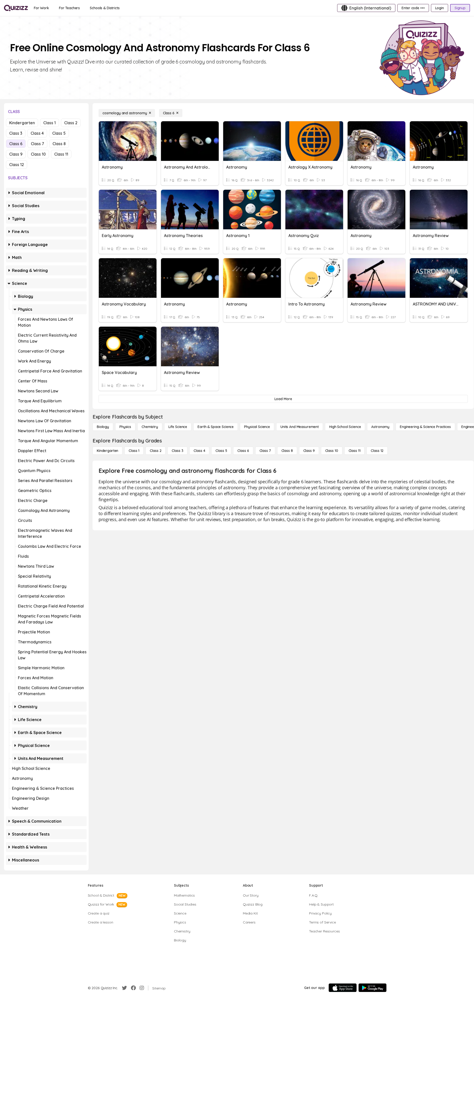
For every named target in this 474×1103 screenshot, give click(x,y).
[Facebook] (133, 988)
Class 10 (38, 154)
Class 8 (59, 143)
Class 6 (15, 143)
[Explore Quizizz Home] (16, 8)
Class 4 (37, 133)
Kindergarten (22, 122)
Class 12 (16, 164)
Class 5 (59, 133)
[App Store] (343, 987)
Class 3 (15, 133)
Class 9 (15, 154)
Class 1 (49, 122)
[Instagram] (142, 988)
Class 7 (37, 143)
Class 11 (61, 154)
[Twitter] (124, 988)
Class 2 (70, 122)
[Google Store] (372, 987)
